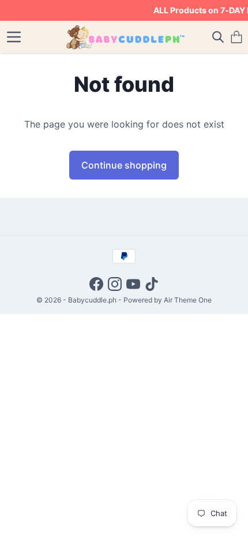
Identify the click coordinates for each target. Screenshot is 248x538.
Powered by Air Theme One (167, 300)
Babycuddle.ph (92, 300)
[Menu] (14, 37)
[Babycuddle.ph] (124, 37)
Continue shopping (124, 165)
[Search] (218, 36)
